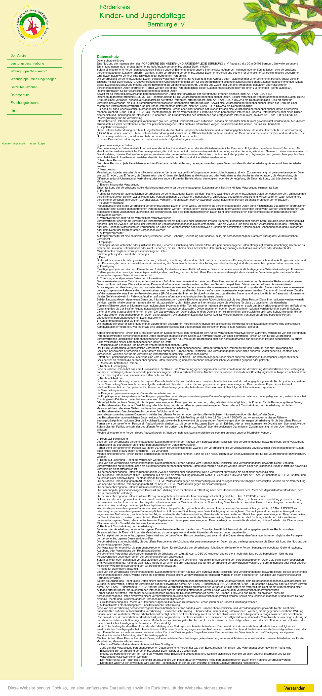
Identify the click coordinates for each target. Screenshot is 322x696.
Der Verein (18, 55)
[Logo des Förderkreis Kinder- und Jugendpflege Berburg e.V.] (30, 25)
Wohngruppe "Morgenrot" (29, 71)
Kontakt (6, 143)
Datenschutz (20, 95)
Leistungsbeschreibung (27, 63)
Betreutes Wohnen (24, 87)
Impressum (20, 143)
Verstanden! (295, 688)
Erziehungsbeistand (25, 103)
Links (14, 111)
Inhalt (32, 143)
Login (41, 143)
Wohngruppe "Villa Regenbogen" (34, 79)
